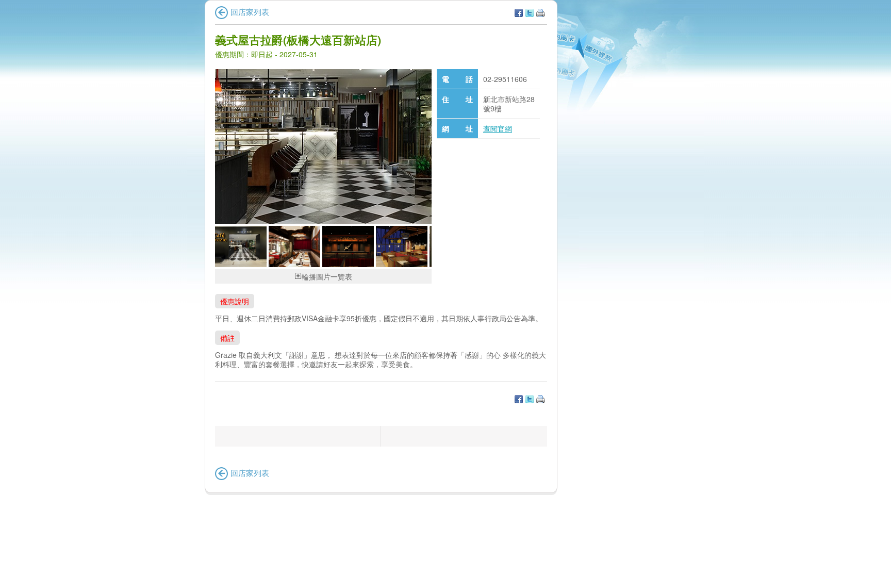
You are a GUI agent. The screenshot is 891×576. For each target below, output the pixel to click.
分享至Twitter (529, 13)
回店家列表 (249, 11)
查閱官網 (497, 128)
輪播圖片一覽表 (327, 276)
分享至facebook (519, 13)
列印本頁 (540, 13)
